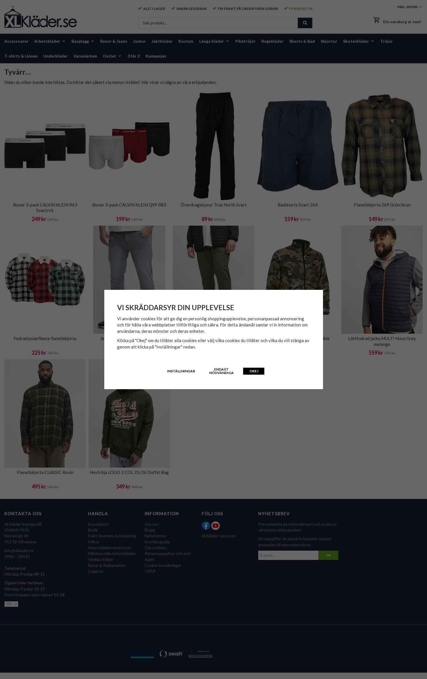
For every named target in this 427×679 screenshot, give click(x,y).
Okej (254, 371)
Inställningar (181, 371)
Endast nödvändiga (221, 371)
